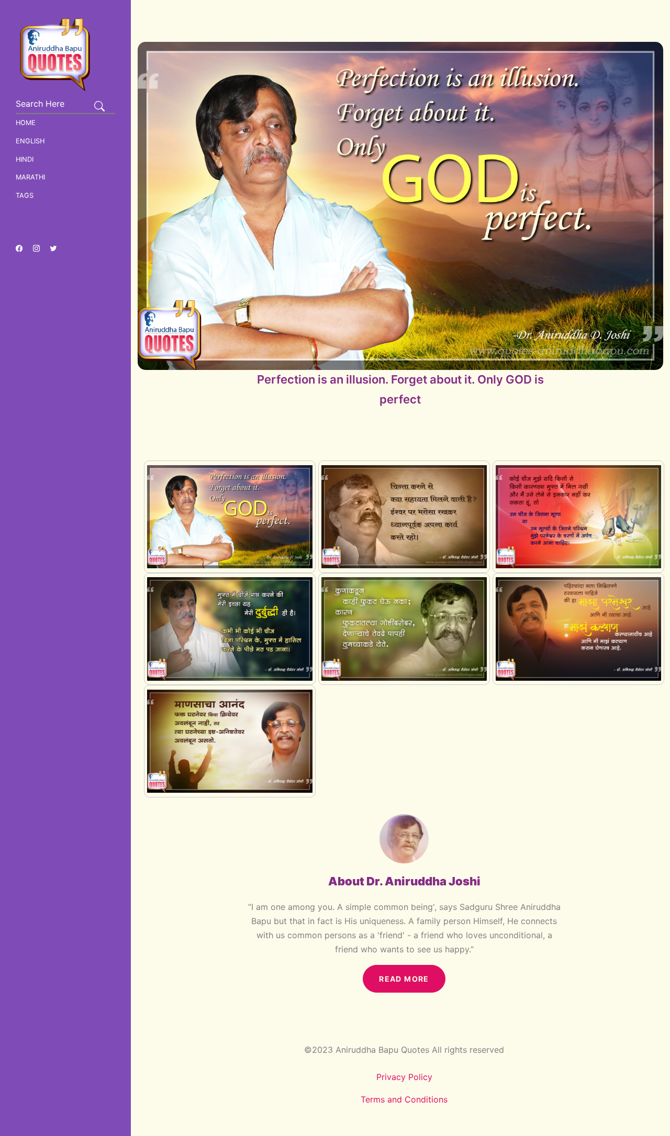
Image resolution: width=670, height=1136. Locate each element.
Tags (25, 195)
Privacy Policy (404, 1077)
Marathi (30, 177)
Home (26, 123)
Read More (404, 978)
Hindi (25, 159)
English (30, 141)
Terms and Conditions (404, 1099)
